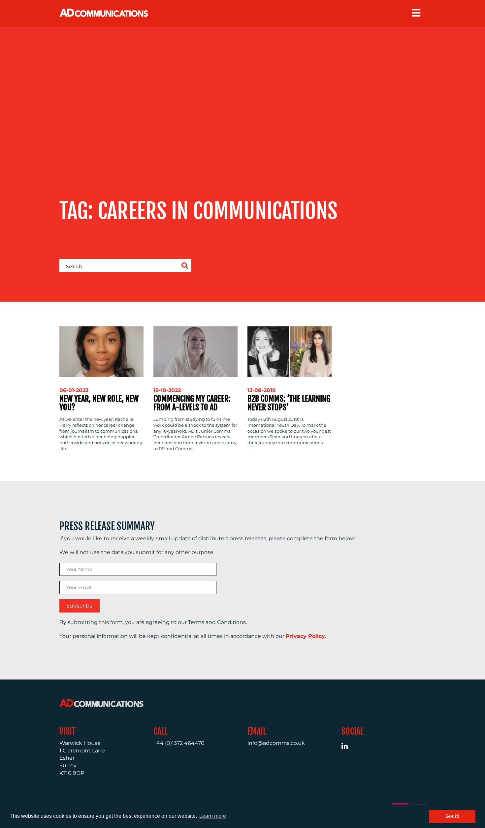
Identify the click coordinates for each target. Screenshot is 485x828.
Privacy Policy (305, 636)
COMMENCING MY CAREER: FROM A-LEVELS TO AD (191, 403)
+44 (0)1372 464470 (179, 743)
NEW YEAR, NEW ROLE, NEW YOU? (99, 403)
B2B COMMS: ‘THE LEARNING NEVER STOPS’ (288, 403)
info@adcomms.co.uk (276, 743)
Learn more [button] (212, 816)
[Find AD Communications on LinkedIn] (348, 747)
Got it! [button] (452, 816)
